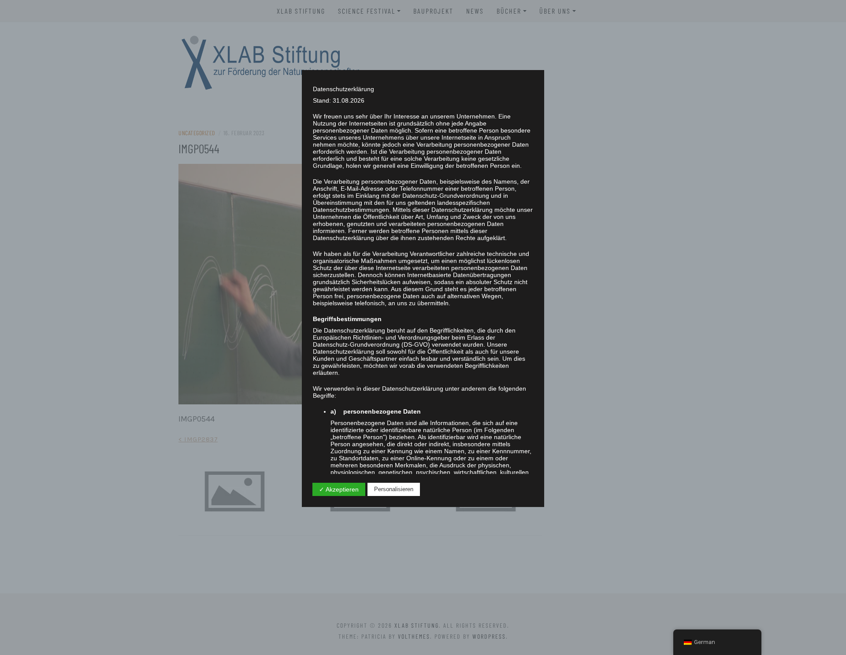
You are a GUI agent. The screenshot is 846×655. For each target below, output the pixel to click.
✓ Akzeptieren (339, 489)
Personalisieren (393, 489)
